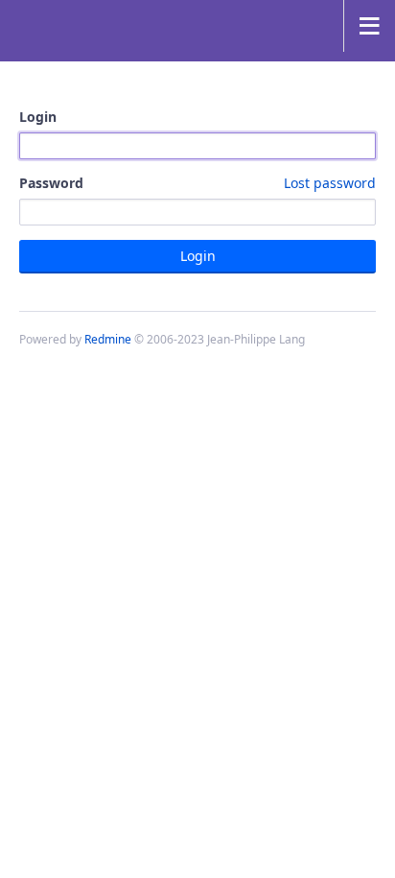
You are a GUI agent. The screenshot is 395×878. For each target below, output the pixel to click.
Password (197, 183)
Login (38, 116)
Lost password (330, 183)
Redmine (107, 339)
